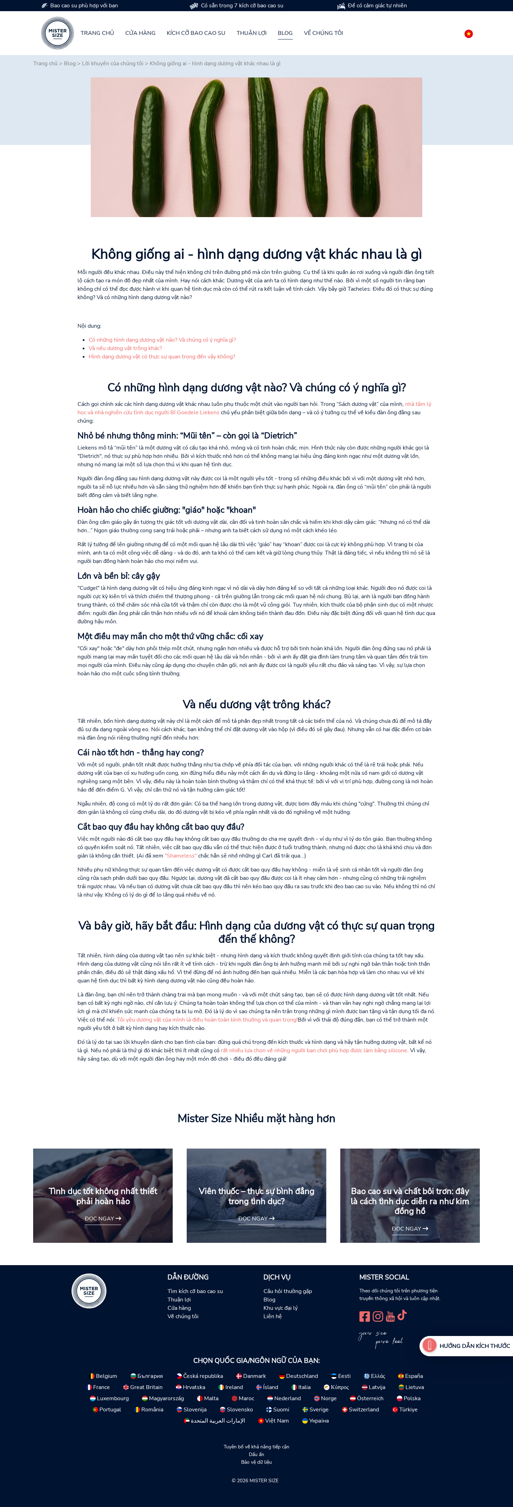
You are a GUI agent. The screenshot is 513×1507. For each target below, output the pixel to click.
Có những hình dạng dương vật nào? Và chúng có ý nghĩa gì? (162, 340)
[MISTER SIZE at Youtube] (390, 1315)
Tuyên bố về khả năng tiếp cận (256, 1446)
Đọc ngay (100, 1219)
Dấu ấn (256, 1454)
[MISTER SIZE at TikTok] (402, 1315)
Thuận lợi (252, 33)
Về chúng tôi (323, 33)
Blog (285, 33)
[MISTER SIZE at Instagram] (378, 1315)
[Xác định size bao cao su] (429, 1346)
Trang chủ (97, 33)
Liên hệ (272, 1316)
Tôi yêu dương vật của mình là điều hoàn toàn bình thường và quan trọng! (207, 1020)
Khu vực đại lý (280, 1308)
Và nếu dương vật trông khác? (125, 348)
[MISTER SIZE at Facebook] (364, 1315)
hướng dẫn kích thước (475, 1346)
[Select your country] (468, 32)
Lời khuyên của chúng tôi (112, 63)
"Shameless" (181, 856)
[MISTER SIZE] (89, 1290)
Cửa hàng (140, 33)
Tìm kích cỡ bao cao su (195, 1291)
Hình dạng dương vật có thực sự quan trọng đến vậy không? (162, 357)
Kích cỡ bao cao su (196, 33)
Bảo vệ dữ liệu (256, 1461)
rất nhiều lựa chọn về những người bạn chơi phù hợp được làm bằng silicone (314, 1050)
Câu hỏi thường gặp (287, 1291)
